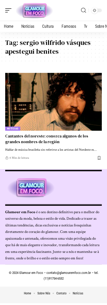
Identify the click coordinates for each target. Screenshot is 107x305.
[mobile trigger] (9, 10)
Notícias (12, 128)
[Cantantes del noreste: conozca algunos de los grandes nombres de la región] (53, 102)
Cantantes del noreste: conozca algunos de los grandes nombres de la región (46, 138)
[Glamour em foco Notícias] (34, 10)
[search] (83, 10)
